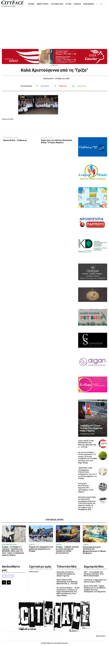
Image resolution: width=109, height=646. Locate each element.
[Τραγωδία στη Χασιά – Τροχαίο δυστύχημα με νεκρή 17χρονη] (92, 418)
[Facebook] (4, 582)
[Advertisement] (54, 24)
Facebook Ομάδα (8, 577)
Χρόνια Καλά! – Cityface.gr (15, 140)
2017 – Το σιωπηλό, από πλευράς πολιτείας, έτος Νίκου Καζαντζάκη (94, 574)
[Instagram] (9, 582)
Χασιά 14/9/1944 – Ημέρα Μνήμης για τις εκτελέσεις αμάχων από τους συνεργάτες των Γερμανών (95, 589)
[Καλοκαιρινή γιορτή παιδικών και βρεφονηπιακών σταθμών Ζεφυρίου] (95, 533)
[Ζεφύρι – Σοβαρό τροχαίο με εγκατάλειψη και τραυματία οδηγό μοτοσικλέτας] (68, 533)
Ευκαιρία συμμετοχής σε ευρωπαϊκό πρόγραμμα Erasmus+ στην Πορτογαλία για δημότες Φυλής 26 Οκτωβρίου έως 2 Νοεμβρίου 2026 (87, 503)
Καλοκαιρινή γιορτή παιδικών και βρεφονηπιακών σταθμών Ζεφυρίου (94, 550)
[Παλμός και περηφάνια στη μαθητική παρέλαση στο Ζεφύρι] (41, 533)
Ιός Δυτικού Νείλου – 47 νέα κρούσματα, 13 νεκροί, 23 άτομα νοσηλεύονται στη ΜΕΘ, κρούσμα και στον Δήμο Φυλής (87, 457)
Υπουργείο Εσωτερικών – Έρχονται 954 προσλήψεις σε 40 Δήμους (85, 488)
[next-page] (102, 404)
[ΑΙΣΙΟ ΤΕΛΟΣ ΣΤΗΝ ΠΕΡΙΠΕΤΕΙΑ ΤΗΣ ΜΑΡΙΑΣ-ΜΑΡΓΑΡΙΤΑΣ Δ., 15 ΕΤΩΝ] (102, 443)
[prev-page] (98, 404)
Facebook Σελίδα (8, 575)
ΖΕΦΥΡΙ (54, 65)
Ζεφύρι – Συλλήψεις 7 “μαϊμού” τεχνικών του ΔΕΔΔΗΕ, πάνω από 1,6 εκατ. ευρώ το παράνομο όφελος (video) (13, 551)
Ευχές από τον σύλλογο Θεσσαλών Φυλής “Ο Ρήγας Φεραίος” (56, 141)
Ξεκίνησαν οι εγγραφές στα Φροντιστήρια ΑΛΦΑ (95, 581)
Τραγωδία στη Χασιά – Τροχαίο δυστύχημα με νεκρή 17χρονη (90, 428)
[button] (101, 4)
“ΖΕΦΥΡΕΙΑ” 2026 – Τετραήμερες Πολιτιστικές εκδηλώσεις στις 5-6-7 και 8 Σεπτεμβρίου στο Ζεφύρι (87, 473)
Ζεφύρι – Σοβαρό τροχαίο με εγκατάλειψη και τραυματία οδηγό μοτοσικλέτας (67, 550)
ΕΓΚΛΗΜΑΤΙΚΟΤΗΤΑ (9, 544)
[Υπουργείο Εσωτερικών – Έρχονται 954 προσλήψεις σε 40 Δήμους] (102, 487)
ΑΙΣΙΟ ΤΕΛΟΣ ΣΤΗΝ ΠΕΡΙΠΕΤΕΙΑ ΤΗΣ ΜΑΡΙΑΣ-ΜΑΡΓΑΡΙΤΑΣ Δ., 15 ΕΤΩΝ (87, 444)
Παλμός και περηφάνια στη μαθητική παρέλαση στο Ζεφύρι (41, 549)
